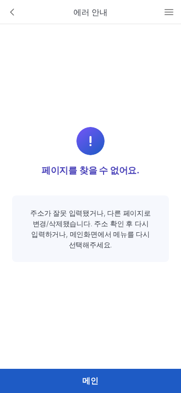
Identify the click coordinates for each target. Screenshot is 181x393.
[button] (12, 12)
